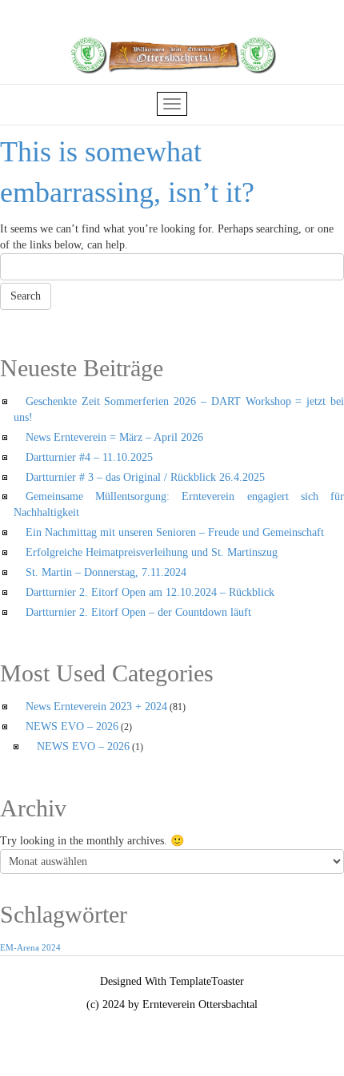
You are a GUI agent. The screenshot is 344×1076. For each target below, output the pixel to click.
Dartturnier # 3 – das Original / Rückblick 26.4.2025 (145, 477)
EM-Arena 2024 (30, 947)
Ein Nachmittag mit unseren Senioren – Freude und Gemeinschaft (175, 532)
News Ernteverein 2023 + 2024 (96, 707)
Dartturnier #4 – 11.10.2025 (89, 457)
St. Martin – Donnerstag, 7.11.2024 (106, 572)
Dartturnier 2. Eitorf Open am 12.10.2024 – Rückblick (150, 592)
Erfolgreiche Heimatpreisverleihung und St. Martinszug (152, 552)
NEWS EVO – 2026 (72, 727)
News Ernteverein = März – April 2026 (114, 437)
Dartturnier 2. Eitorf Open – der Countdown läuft (138, 612)
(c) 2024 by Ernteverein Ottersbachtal (172, 1004)
